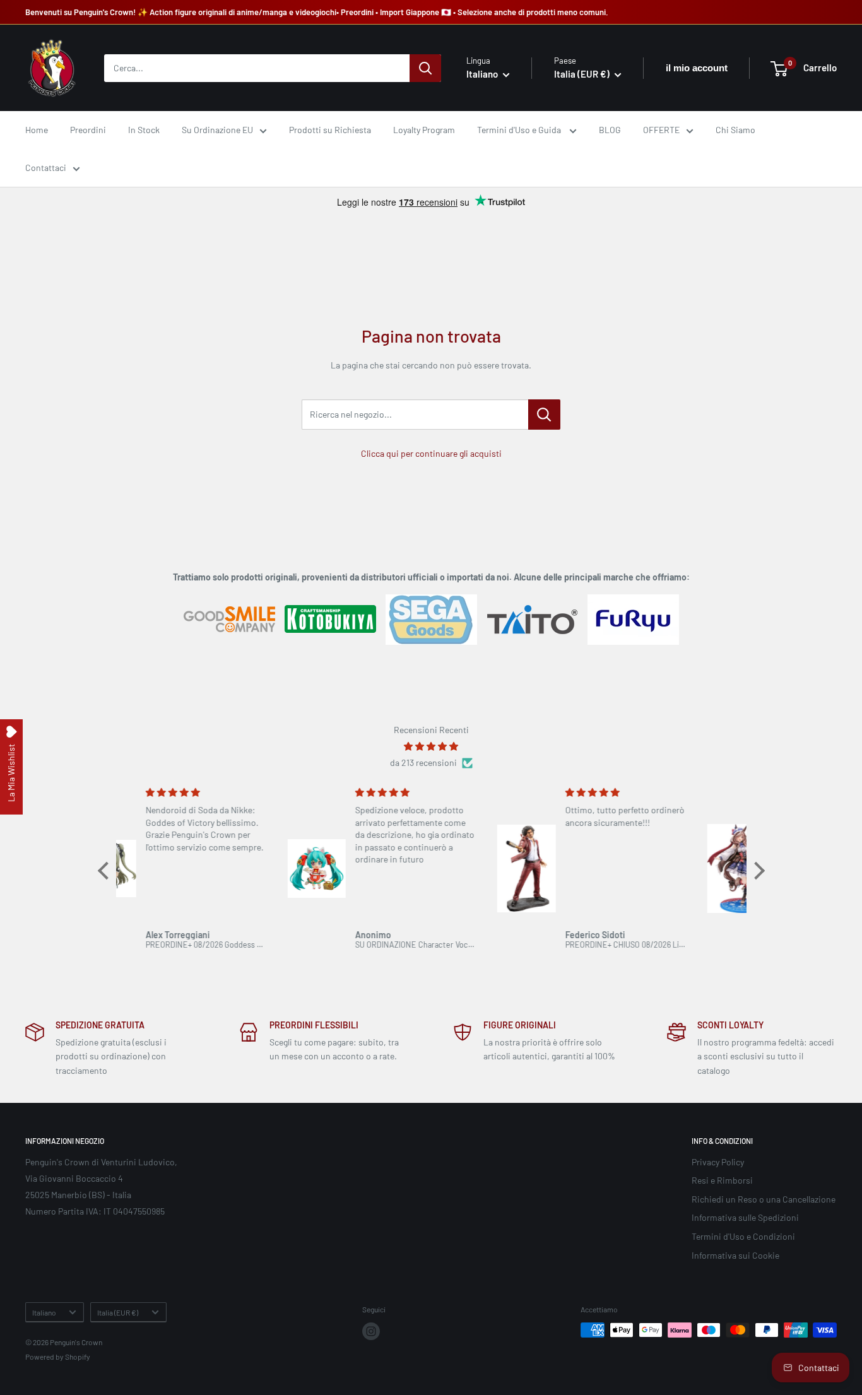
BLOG (610, 129)
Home (36, 129)
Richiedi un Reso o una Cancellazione (763, 1199)
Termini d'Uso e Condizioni (743, 1236)
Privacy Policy (718, 1162)
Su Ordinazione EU (217, 129)
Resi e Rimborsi (722, 1180)
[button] (106, 871)
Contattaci (45, 168)
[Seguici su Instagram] (371, 1331)
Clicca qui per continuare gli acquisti (431, 453)
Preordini (88, 129)
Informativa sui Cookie (735, 1255)
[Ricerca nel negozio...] (544, 414)
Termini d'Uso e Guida (520, 129)
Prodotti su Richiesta (330, 129)
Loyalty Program (424, 129)
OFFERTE (661, 129)
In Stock (144, 129)
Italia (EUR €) (117, 1312)
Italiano (44, 1312)
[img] (431, 746)
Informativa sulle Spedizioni (745, 1217)
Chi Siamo (735, 129)
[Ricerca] (425, 68)
